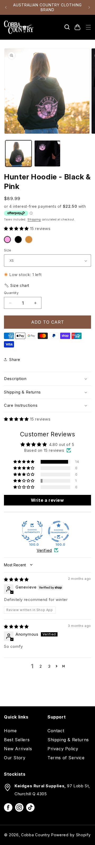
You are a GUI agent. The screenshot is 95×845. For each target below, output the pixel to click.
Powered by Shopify (71, 835)
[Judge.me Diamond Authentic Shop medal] (32, 531)
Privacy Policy (63, 748)
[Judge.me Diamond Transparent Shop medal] (58, 531)
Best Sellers (17, 739)
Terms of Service (66, 757)
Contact (56, 730)
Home (10, 730)
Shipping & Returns (68, 739)
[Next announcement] (89, 7)
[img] (16, 579)
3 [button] (49, 666)
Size (7, 250)
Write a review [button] (47, 500)
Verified (44, 550)
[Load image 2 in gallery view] (47, 153)
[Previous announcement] (6, 7)
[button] (67, 27)
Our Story (14, 757)
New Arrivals (18, 748)
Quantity (11, 293)
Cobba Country (35, 835)
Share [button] (14, 359)
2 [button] (41, 666)
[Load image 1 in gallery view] (18, 153)
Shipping (34, 219)
